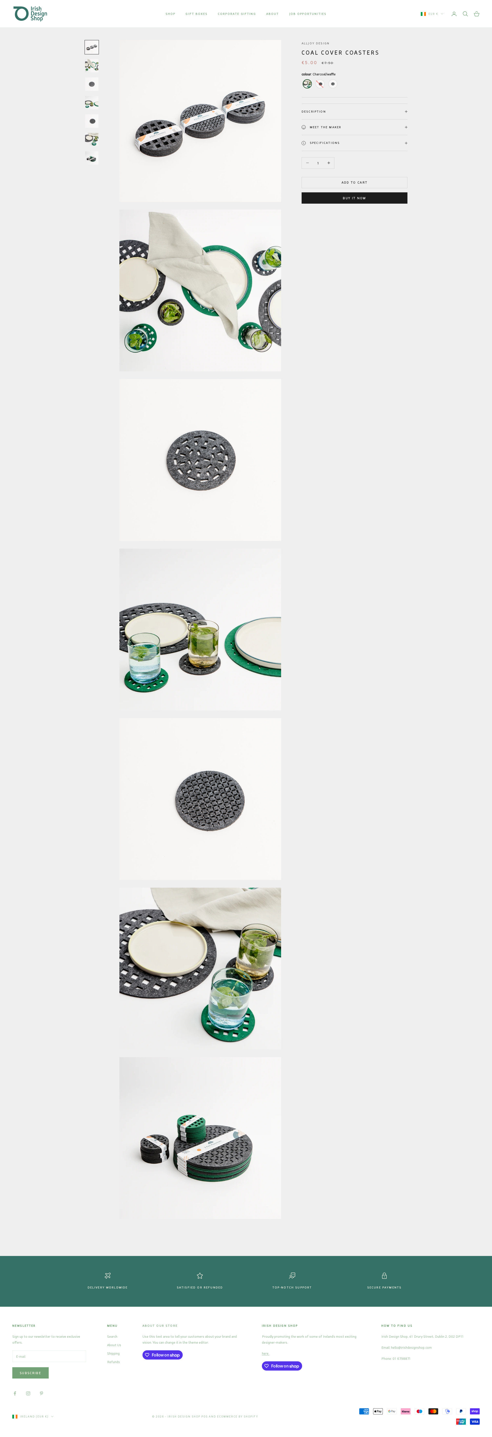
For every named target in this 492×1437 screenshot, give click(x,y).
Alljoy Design (316, 43)
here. (265, 1353)
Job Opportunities (308, 14)
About (272, 14)
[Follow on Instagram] (28, 1393)
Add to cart (355, 182)
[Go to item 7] (92, 158)
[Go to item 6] (92, 139)
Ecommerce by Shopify (237, 1416)
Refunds (113, 1362)
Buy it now (354, 198)
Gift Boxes (197, 14)
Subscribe (30, 1373)
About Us (114, 1345)
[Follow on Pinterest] (41, 1393)
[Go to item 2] (92, 65)
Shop (171, 14)
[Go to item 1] (92, 47)
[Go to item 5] (92, 121)
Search (112, 1336)
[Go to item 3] (92, 84)
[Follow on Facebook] (14, 1393)
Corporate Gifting (237, 14)
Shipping (113, 1353)
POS (204, 1416)
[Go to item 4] (92, 102)
